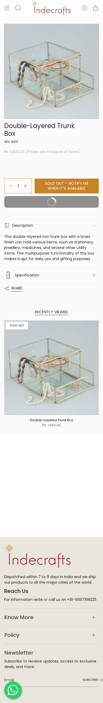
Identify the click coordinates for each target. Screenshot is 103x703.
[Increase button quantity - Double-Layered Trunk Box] (26, 186)
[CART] (95, 8)
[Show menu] (7, 8)
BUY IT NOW (33, 203)
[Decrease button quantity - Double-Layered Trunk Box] (9, 186)
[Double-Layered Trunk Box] (51, 367)
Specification (27, 275)
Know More (19, 617)
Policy (11, 635)
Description (22, 225)
